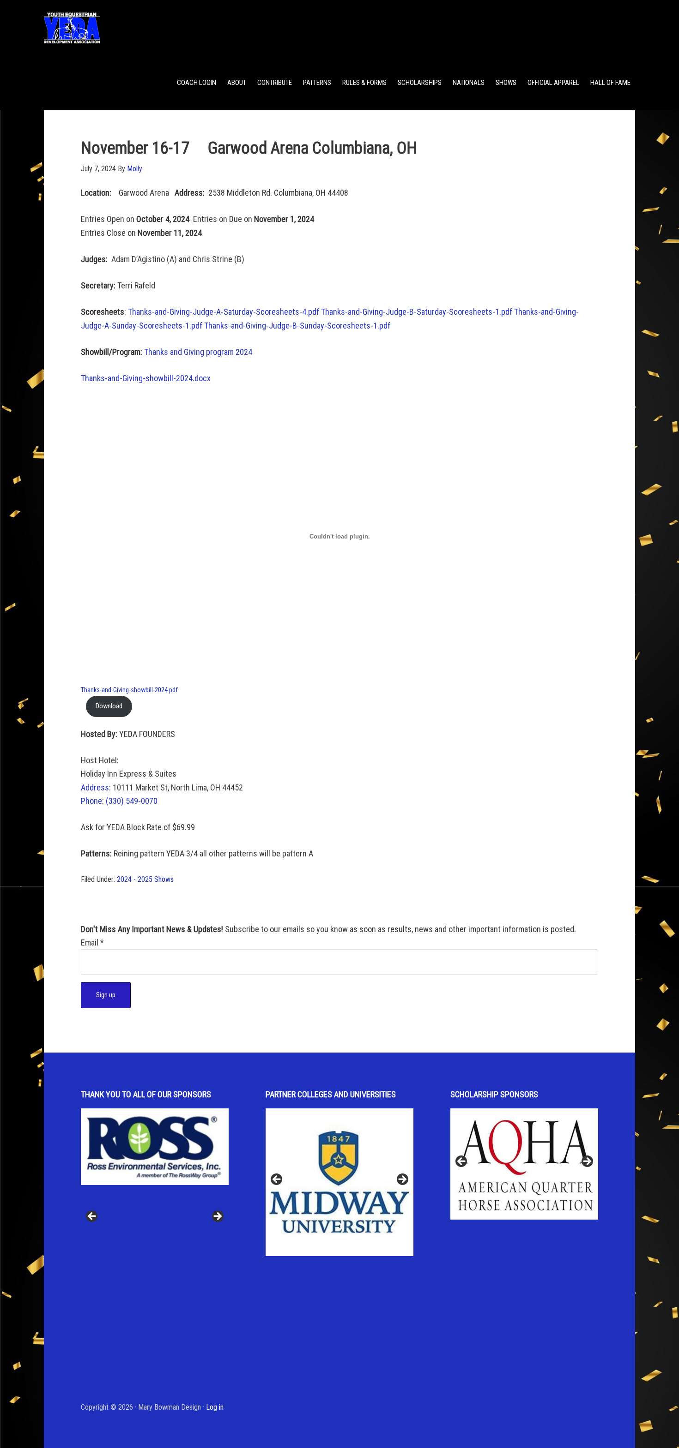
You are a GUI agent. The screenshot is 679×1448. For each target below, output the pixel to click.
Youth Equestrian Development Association (118, 28)
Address (95, 787)
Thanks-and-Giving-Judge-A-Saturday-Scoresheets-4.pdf (223, 312)
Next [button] (217, 1217)
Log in (215, 1407)
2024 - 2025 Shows (145, 879)
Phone (91, 801)
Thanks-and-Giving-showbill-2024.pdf (129, 690)
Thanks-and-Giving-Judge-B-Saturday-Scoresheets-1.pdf (416, 312)
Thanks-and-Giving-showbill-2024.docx (146, 378)
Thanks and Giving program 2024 (198, 352)
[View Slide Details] (155, 1163)
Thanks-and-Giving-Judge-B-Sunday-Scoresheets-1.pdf (297, 325)
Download (109, 706)
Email (92, 942)
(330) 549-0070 (132, 801)
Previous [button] (92, 1217)
